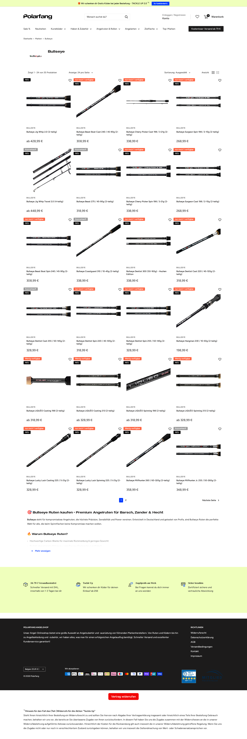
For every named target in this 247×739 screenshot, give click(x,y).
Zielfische (150, 28)
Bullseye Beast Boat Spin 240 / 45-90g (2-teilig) (47, 272)
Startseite (27, 38)
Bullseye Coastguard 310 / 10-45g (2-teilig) (97, 271)
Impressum (196, 656)
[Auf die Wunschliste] (70, 80)
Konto (165, 18)
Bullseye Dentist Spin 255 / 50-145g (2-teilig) (145, 342)
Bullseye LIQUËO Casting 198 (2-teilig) (45, 410)
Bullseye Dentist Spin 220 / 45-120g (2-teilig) (95, 342)
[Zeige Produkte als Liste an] (218, 72)
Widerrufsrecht (198, 632)
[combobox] (104, 17)
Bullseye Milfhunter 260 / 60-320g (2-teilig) (148, 480)
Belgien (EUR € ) (32, 669)
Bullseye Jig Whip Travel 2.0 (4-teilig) (44, 201)
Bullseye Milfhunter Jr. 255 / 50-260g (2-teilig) (196, 482)
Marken (38, 38)
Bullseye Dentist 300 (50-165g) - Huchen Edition (146, 272)
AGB (193, 642)
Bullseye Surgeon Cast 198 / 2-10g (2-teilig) (197, 201)
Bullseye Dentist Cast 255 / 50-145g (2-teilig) (45, 342)
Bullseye (48, 38)
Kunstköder (57, 28)
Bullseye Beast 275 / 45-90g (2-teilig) (95, 201)
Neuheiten (40, 28)
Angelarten (131, 28)
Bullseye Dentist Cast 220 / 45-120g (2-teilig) (196, 272)
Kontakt (195, 651)
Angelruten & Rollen (106, 28)
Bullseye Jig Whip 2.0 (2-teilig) (41, 132)
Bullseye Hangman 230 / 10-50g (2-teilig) (196, 341)
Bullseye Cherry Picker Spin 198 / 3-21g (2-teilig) (147, 203)
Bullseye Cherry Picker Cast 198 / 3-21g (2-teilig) (147, 133)
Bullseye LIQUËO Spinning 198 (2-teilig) (145, 410)
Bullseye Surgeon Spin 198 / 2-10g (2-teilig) (197, 132)
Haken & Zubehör (79, 28)
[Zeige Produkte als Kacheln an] (213, 72)
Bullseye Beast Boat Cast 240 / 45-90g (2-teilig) (97, 133)
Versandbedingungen (201, 646)
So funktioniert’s (160, 3)
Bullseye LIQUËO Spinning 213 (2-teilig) (195, 410)
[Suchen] (126, 17)
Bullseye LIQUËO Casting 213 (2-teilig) (95, 410)
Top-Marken (169, 28)
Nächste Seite (209, 500)
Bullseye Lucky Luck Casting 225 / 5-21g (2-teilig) (48, 482)
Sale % (26, 28)
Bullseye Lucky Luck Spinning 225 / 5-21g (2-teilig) (98, 482)
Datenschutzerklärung (202, 637)
